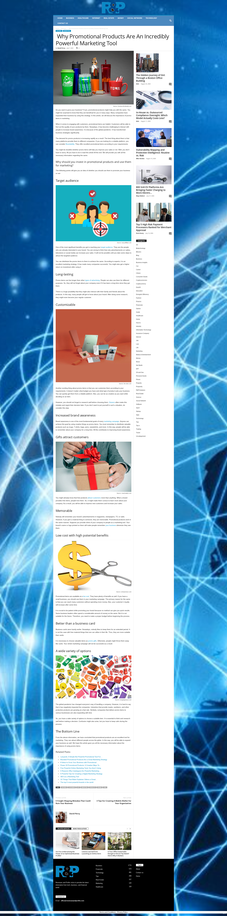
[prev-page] (127, 829)
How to (138, 323)
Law (137, 344)
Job (137, 340)
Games (138, 308)
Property (139, 383)
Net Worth (139, 365)
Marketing (67, 31)
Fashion (138, 298)
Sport (138, 408)
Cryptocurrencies (141, 280)
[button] (170, 20)
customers (72, 787)
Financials (139, 305)
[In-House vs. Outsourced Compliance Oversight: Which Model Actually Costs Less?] (154, 100)
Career (138, 269)
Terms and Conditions (107, 912)
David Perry (61, 48)
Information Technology (143, 330)
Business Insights (141, 262)
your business (111, 525)
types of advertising (92, 280)
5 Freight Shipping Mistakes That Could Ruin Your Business (73, 802)
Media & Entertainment (143, 355)
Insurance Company (142, 333)
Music (138, 362)
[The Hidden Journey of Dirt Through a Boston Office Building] (154, 62)
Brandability (70, 144)
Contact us (62, 23)
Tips (137, 422)
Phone (138, 379)
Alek (137, 84)
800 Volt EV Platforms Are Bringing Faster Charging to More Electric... (151, 190)
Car (137, 266)
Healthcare (83, 18)
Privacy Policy (122, 912)
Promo (100, 787)
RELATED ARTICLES (63, 829)
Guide (138, 312)
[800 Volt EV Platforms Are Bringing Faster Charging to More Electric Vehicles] (154, 174)
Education (139, 291)
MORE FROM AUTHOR (80, 829)
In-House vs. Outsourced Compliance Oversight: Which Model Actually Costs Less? (152, 115)
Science (138, 397)
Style (137, 415)
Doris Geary (140, 233)
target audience (107, 247)
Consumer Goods (141, 277)
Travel (138, 432)
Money (121, 18)
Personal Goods (141, 376)
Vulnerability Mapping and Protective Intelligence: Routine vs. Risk (153, 152)
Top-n (138, 425)
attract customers (94, 498)
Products (93, 787)
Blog (137, 255)
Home (60, 18)
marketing (84, 787)
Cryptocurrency (141, 284)
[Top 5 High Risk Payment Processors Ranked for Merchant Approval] (154, 212)
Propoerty (139, 386)
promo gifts (92, 641)
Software (139, 404)
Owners (112, 402)
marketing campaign (111, 421)
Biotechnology (140, 248)
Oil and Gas (140, 372)
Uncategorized (141, 436)
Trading (138, 429)
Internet (96, 18)
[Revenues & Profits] (113, 7)
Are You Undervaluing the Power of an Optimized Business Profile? (67, 854)
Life (137, 347)
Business (70, 18)
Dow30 (138, 287)
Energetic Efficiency (142, 294)
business (64, 787)
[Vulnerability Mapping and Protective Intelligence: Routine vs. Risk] (154, 137)
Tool (105, 787)
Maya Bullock (140, 196)
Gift (78, 787)
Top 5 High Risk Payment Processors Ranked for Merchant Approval (153, 227)
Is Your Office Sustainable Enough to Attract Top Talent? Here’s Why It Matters (118, 854)
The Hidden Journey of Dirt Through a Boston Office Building (150, 78)
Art (137, 245)
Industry (138, 326)
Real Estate (109, 18)
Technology (151, 18)
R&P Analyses (140, 390)
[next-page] (130, 829)
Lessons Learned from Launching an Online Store (91, 853)
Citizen (138, 273)
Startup (138, 411)
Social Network (134, 18)
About (138, 869)
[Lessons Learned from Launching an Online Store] (93, 841)
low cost (86, 596)
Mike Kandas (140, 158)
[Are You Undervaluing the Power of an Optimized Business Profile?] (67, 841)
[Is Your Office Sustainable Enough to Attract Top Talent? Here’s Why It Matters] (119, 841)
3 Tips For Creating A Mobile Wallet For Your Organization (114, 802)
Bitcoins (138, 252)
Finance (138, 301)
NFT (137, 369)
